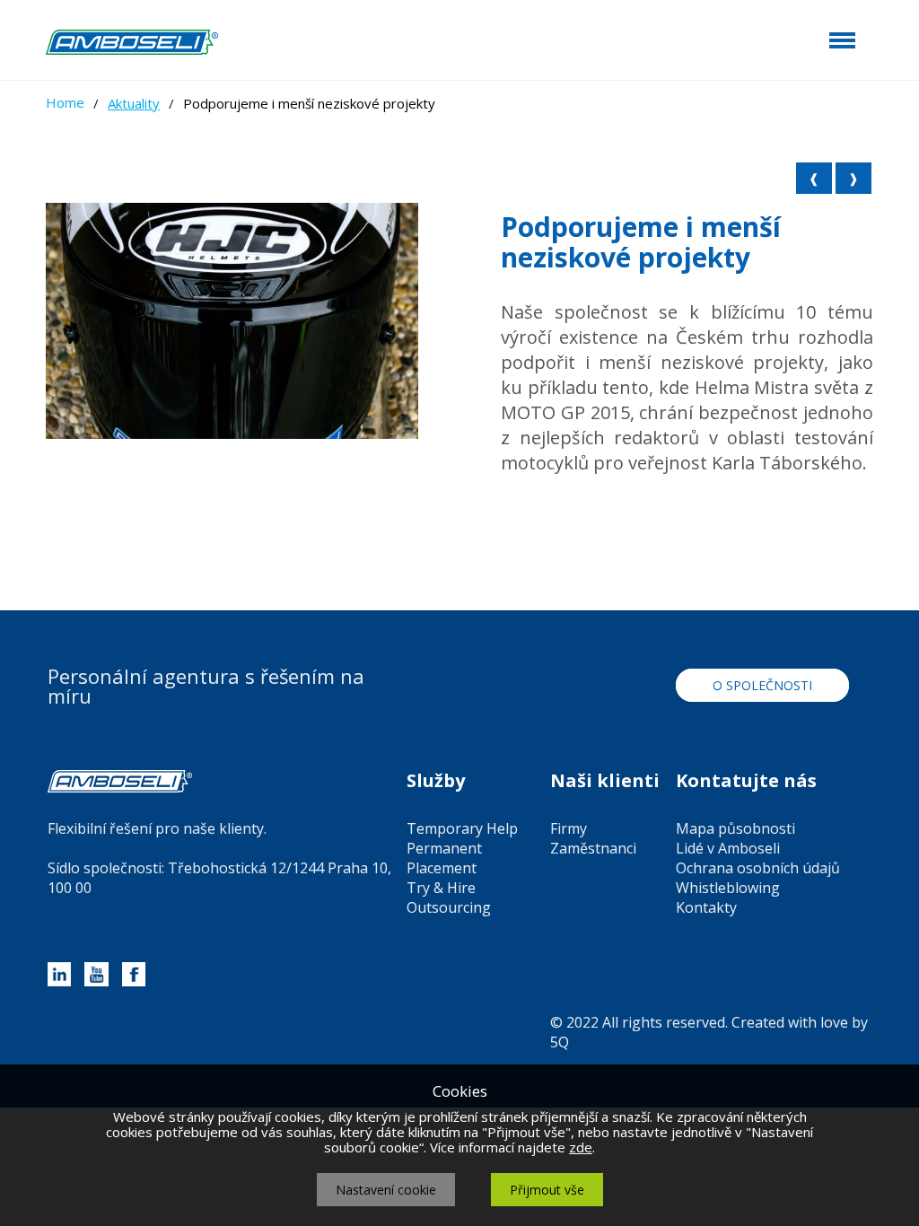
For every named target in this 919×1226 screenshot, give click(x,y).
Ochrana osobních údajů (758, 868)
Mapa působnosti (735, 828)
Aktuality (134, 103)
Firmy (568, 828)
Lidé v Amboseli (728, 848)
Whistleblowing (728, 888)
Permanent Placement (444, 858)
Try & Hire (441, 888)
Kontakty (706, 907)
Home (65, 102)
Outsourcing (449, 907)
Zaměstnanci (593, 848)
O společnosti (762, 685)
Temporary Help (462, 828)
